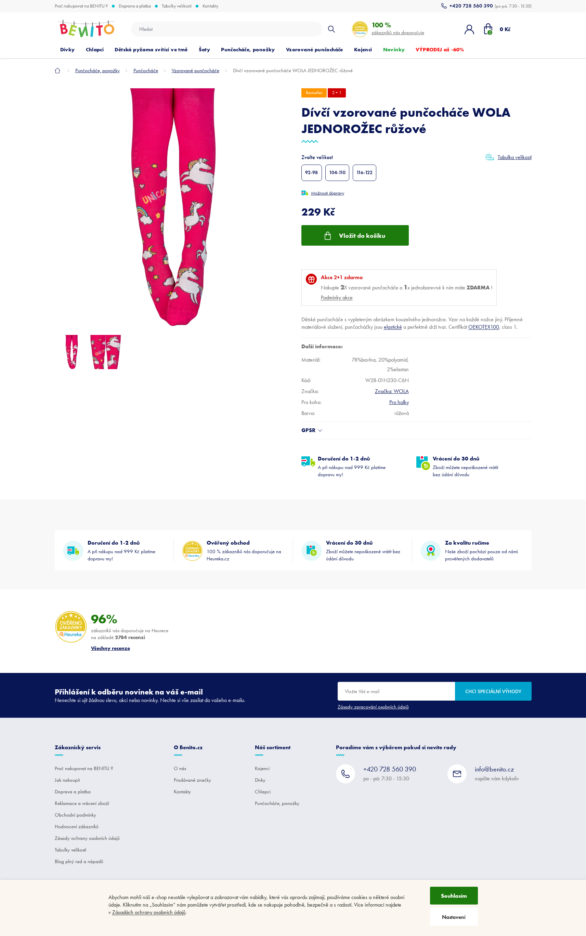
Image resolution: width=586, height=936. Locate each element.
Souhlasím (454, 895)
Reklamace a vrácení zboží (82, 803)
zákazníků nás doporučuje (398, 28)
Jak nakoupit (67, 780)
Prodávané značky (192, 780)
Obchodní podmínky (75, 815)
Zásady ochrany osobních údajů (87, 838)
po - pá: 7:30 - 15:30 (389, 773)
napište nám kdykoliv (497, 773)
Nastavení (454, 917)
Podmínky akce (337, 297)
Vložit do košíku (362, 235)
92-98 (311, 173)
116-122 (364, 173)
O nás (180, 768)
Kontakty (210, 6)
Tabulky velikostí (177, 6)
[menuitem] (67, 49)
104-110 (337, 173)
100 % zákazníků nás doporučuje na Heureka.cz (244, 550)
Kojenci (262, 768)
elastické (393, 327)
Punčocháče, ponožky (277, 803)
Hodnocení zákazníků (77, 826)
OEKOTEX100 (483, 327)
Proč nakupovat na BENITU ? (81, 6)
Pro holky (399, 402)
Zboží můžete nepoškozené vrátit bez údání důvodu (465, 466)
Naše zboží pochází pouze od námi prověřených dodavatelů (481, 550)
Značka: (392, 391)
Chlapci (263, 792)
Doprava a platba (135, 6)
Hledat (331, 29)
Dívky (260, 780)
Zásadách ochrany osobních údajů (148, 912)
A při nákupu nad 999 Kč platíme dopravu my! (352, 466)
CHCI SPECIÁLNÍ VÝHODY (493, 691)
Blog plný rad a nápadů (79, 861)
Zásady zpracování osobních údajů (373, 707)
